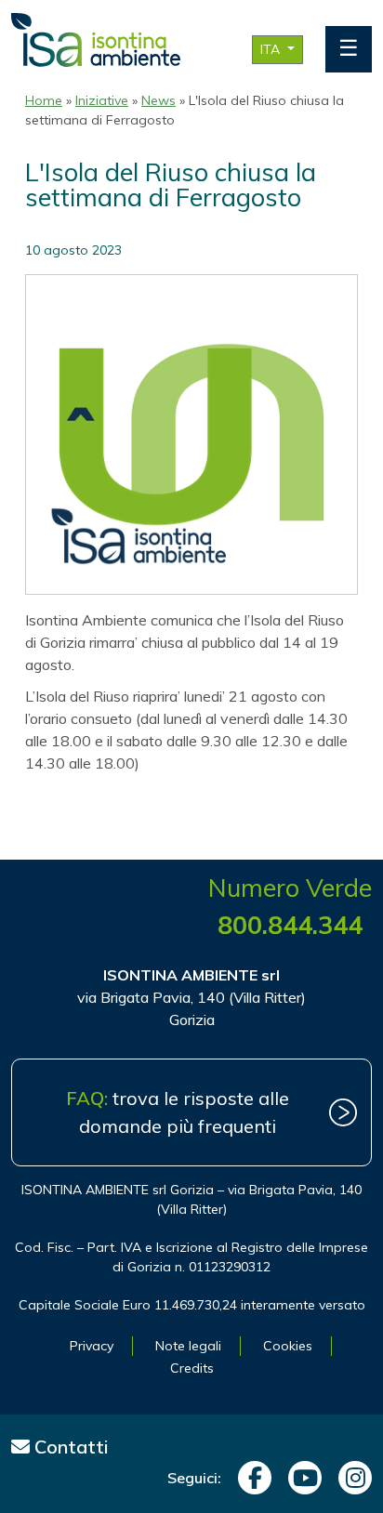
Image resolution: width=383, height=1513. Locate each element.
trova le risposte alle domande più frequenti (177, 1112)
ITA (272, 49)
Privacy (91, 1345)
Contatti (69, 1446)
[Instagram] (350, 1477)
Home (43, 100)
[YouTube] (300, 1477)
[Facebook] (250, 1477)
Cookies (287, 1345)
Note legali (188, 1345)
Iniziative (101, 100)
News (158, 100)
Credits (192, 1368)
